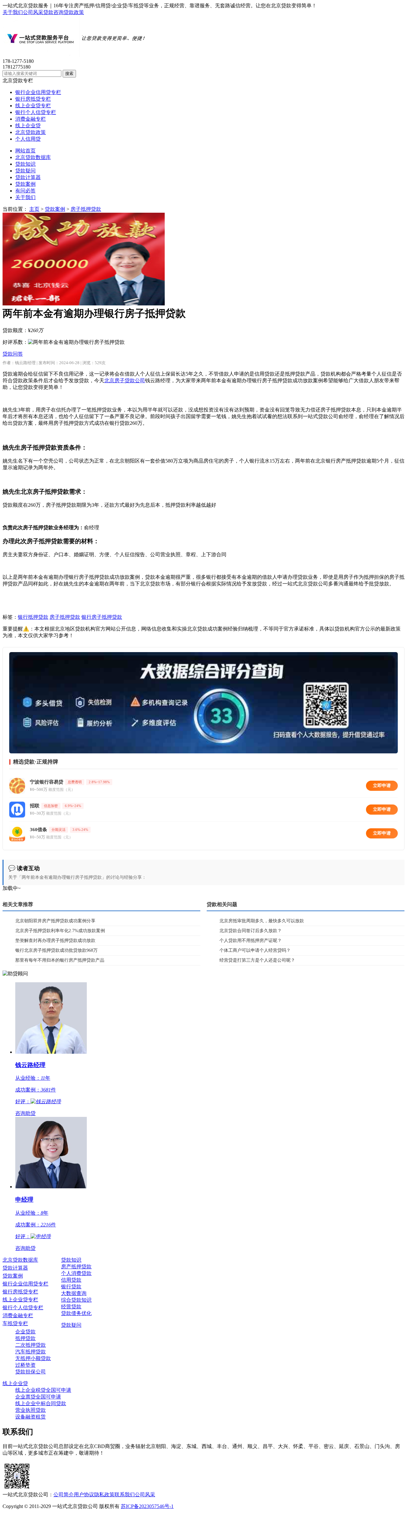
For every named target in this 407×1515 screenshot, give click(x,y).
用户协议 (84, 1494)
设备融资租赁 (30, 1416)
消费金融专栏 (30, 119)
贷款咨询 (53, 12)
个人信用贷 (28, 139)
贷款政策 (74, 12)
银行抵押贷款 (33, 617)
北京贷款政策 (30, 132)
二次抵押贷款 (30, 1345)
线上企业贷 (28, 125)
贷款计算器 (28, 177)
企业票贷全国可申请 (38, 1396)
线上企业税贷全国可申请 (43, 1390)
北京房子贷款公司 (124, 380)
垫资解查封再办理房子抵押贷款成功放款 (55, 940)
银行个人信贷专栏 (35, 112)
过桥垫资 (25, 1365)
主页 (34, 209)
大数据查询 (73, 1293)
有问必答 (25, 190)
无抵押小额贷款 (33, 1358)
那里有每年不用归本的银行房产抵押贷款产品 (59, 960)
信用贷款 (71, 1280)
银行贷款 (71, 1286)
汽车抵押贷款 (30, 1351)
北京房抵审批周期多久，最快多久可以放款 (261, 920)
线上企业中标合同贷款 (40, 1403)
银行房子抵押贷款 (101, 617)
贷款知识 (25, 164)
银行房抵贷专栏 (33, 99)
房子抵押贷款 (86, 209)
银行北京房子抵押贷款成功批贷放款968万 (56, 950)
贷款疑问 (25, 170)
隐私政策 (104, 1494)
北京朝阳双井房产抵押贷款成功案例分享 (55, 920)
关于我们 (13, 12)
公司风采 (33, 12)
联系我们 (124, 1494)
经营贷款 (71, 1306)
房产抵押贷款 (76, 1266)
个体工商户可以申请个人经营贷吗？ (255, 950)
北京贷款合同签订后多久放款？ (250, 930)
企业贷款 (25, 1331)
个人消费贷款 (76, 1273)
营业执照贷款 (30, 1410)
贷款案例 (25, 184)
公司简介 (63, 1494)
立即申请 (382, 785)
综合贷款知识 (76, 1300)
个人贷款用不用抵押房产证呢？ (250, 940)
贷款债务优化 (76, 1313)
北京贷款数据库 (33, 157)
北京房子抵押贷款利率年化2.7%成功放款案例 (60, 930)
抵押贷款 (25, 1338)
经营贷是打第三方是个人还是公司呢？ (257, 960)
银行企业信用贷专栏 (38, 92)
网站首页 (25, 150)
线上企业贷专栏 (33, 105)
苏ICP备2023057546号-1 (147, 1506)
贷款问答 (13, 354)
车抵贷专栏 (15, 1323)
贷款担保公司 (30, 1371)
